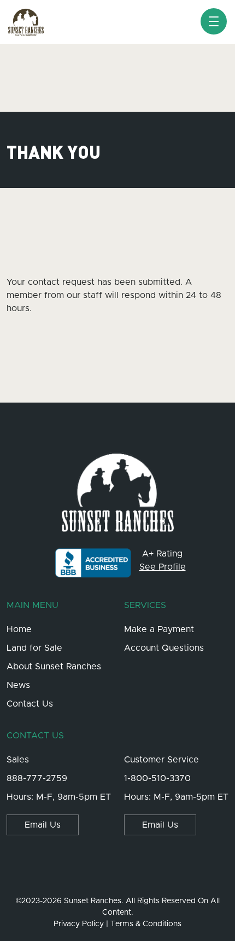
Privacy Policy (79, 924)
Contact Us (30, 703)
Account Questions (164, 648)
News (18, 685)
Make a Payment (159, 629)
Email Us (43, 824)
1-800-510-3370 (157, 778)
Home (19, 629)
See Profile (162, 567)
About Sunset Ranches (54, 666)
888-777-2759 (37, 778)
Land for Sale (34, 648)
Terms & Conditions (145, 924)
